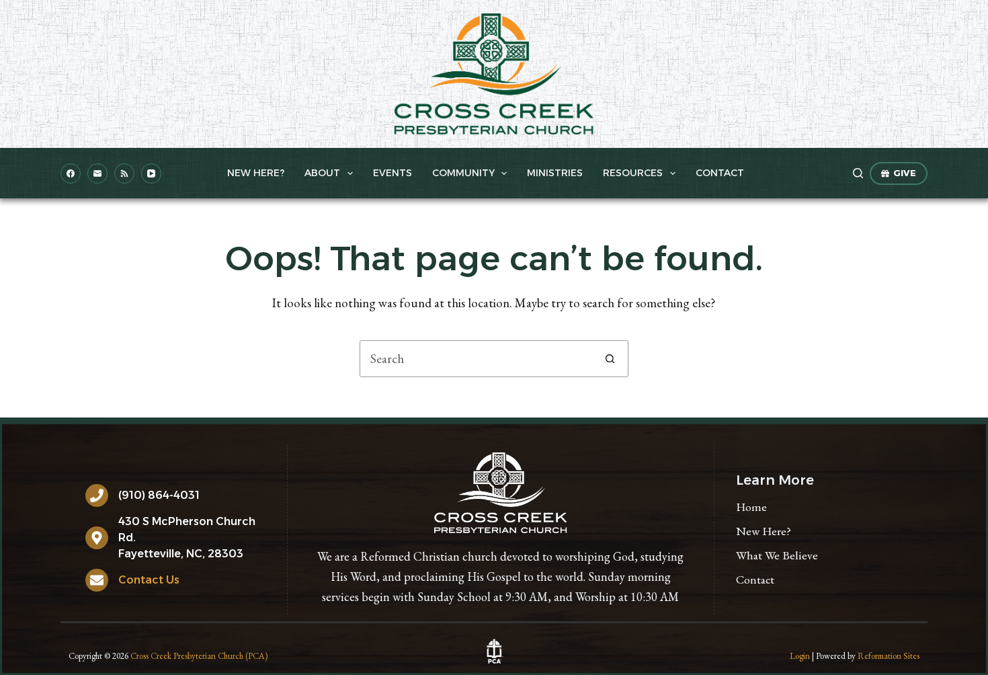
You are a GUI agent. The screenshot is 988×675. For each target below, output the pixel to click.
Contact (720, 173)
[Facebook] (70, 173)
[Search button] (610, 358)
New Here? (255, 173)
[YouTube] (151, 173)
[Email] (97, 173)
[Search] (858, 173)
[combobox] (476, 358)
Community (463, 173)
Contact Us (148, 579)
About (322, 173)
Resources (633, 173)
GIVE (904, 172)
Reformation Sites (888, 656)
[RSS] (124, 173)
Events (392, 173)
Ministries (555, 173)
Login (800, 656)
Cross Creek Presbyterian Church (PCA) (198, 656)
